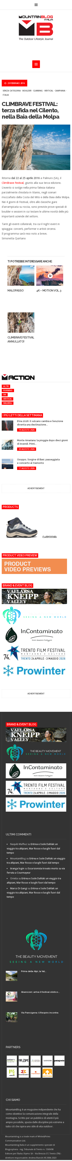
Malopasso (15, 290)
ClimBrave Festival (13, 182)
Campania (60, 90)
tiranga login (17, 868)
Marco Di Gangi (18, 888)
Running (7, 390)
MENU (36, 5)
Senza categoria (12, 90)
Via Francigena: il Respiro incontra (39, 1013)
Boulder (26, 90)
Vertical (48, 90)
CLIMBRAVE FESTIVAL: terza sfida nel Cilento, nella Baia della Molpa (30, 110)
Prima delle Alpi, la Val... (33, 971)
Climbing (38, 90)
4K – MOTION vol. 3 (48, 290)
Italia (6, 95)
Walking (7, 403)
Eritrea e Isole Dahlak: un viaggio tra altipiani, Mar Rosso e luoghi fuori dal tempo (33, 848)
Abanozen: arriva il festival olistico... (40, 992)
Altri (6, 386)
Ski (4, 394)
